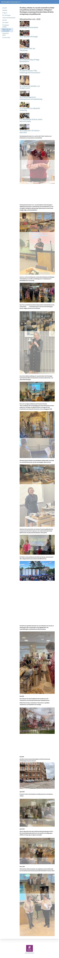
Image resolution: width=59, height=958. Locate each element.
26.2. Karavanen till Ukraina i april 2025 (30, 131)
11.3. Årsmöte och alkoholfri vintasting (30, 109)
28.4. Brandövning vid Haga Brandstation (29, 60)
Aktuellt (4, 8)
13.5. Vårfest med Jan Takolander (27, 49)
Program (4, 13)
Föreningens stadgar (5, 26)
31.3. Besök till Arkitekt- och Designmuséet (30, 87)
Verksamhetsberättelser (7, 17)
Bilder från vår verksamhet (6, 30)
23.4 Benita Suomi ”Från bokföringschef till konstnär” (30, 72)
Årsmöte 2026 (6, 37)
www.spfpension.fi (29, 953)
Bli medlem (5, 22)
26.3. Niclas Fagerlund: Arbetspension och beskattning (31, 98)
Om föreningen (6, 15)
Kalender (4, 10)
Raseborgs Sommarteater (29, 27)
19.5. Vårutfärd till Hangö (29, 36)
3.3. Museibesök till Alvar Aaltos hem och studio (31, 120)
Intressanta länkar (5, 34)
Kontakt (4, 20)
